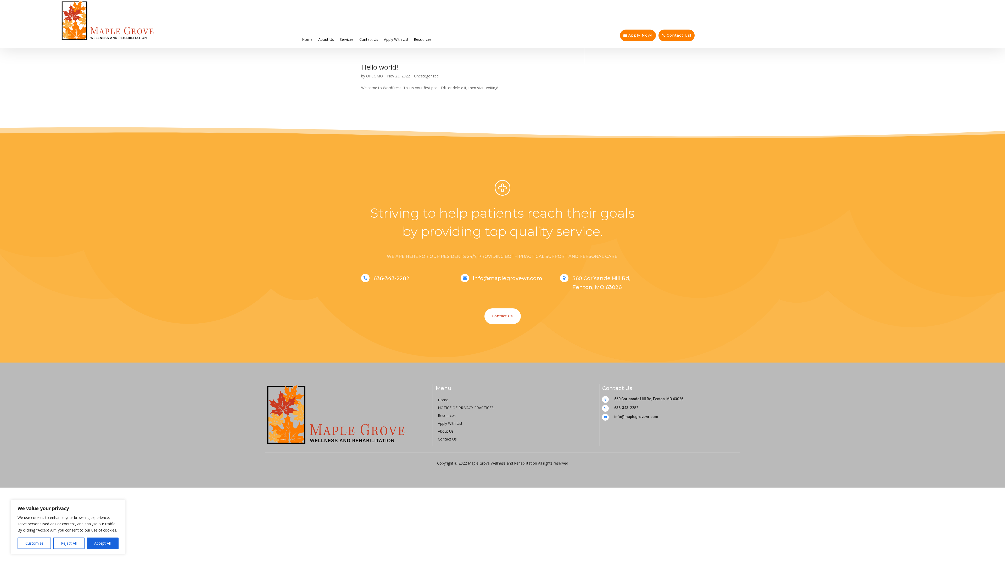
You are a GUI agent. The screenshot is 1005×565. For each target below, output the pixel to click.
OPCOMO (374, 76)
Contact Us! (679, 35)
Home (307, 39)
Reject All (69, 543)
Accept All (102, 543)
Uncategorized (426, 76)
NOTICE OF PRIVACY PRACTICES (466, 408)
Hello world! (379, 67)
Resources (423, 39)
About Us (326, 39)
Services (347, 39)
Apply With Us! (396, 39)
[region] (68, 527)
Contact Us (368, 39)
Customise (34, 543)
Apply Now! (640, 35)
